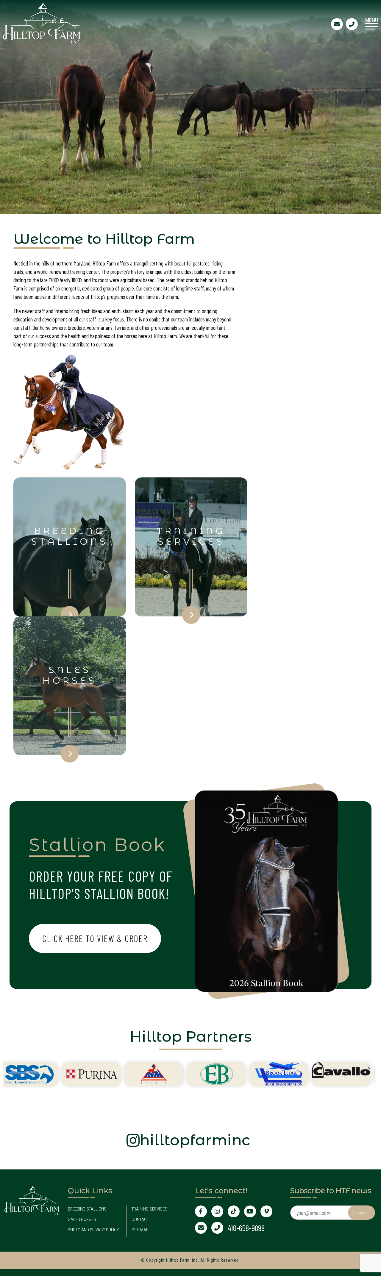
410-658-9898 (246, 1228)
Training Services (149, 1209)
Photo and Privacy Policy (93, 1230)
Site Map (140, 1230)
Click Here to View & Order (95, 938)
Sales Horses (82, 1219)
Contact (140, 1219)
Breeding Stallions (87, 1209)
